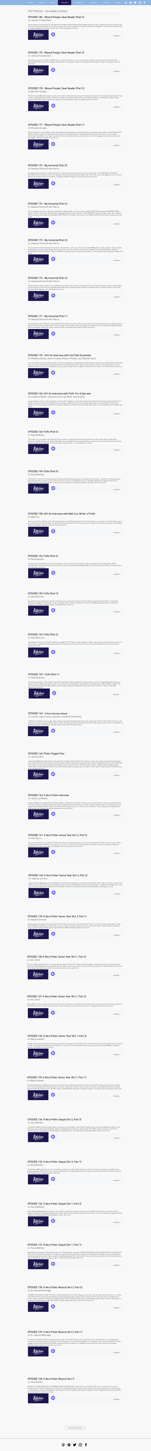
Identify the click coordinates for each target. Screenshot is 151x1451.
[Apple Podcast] (126, 2)
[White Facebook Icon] (144, 2)
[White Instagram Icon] (139, 2)
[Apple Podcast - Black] (63, 1445)
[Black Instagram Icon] (80, 1445)
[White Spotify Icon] (130, 2)
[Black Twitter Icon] (74, 1445)
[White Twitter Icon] (135, 2)
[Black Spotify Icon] (69, 1445)
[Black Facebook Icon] (86, 1445)
